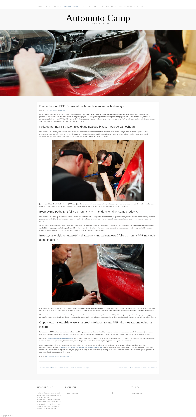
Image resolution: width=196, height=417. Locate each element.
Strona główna (44, 6)
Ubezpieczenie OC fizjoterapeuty (131, 6)
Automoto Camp (98, 18)
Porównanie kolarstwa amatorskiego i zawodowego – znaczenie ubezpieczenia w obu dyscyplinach (49, 395)
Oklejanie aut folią (72, 6)
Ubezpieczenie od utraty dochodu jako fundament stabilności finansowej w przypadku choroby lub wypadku (48, 406)
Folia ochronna (52, 356)
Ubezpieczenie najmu (108, 6)
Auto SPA (57, 6)
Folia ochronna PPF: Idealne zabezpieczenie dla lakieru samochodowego (64, 368)
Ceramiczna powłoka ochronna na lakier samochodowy (137, 368)
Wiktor (62, 110)
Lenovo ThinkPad (89, 6)
